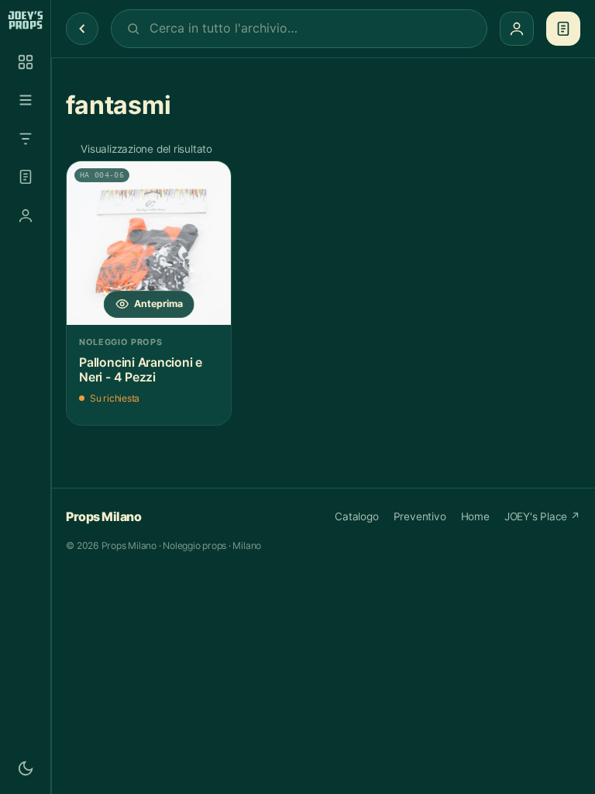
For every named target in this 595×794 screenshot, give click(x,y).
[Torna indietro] (82, 28)
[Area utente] (26, 215)
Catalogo (356, 516)
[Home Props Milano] (25, 20)
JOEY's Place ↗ (542, 516)
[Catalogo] (26, 62)
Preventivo (420, 516)
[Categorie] (26, 100)
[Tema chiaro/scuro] (26, 768)
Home (475, 516)
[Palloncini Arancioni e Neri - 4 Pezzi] (149, 243)
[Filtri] (26, 139)
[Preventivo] (26, 177)
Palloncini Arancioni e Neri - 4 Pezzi (140, 370)
